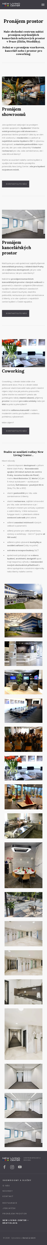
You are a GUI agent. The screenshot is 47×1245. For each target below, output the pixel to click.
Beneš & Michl (29, 1238)
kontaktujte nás (16, 184)
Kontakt (8, 1196)
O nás (6, 1185)
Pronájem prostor (15, 1213)
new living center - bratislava (16, 1221)
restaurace (10, 1203)
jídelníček (9, 1208)
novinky (8, 1191)
